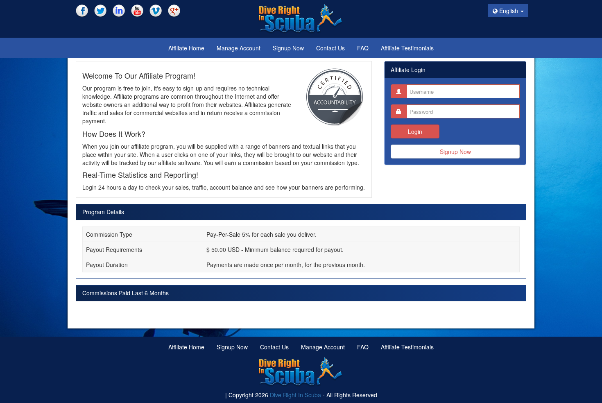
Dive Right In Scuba (295, 395)
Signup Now (455, 151)
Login (415, 131)
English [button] (509, 11)
